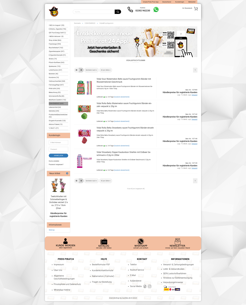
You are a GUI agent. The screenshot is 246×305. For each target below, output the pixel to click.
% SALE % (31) (54, 128)
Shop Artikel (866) (55, 40)
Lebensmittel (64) (55, 107)
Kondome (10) (54, 77)
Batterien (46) (53, 74)
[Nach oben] (7, 288)
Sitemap (52, 230)
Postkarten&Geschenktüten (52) (58, 116)
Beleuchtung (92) (55, 92)
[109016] (58, 185)
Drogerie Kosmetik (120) (57, 121)
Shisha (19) (53, 59)
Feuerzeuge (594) (55, 44)
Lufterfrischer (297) (55, 70)
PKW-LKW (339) (54, 88)
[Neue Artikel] (67, 173)
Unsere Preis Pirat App (150, 2)
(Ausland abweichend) (121, 97)
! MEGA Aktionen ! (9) (56, 36)
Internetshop (114, 298)
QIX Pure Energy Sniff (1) (57, 33)
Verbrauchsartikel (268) (57, 81)
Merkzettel (191, 2)
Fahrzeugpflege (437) (56, 85)
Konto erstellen (54, 161)
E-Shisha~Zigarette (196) (57, 29)
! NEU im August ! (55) (56, 25)
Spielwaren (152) (54, 66)
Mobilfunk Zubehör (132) (57, 100)
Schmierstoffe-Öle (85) (56, 96)
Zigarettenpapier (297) (56, 51)
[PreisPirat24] (53, 11)
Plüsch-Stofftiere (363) (56, 62)
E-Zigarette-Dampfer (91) (57, 55)
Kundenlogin (179, 2)
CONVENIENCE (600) (56, 103)
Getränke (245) (54, 111)
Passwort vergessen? (56, 164)
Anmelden (58, 155)
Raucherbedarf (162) (56, 48)
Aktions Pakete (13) (55, 124)
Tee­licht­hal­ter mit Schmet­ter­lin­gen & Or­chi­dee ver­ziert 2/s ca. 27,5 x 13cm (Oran (58, 202)
